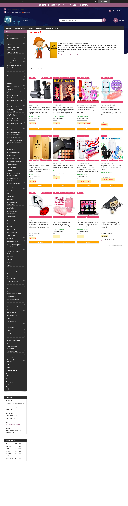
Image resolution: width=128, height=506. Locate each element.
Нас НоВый (10, 199)
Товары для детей (12, 241)
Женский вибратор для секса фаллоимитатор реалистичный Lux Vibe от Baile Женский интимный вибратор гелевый (63, 110)
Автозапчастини (12, 351)
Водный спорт (11, 223)
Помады (9, 55)
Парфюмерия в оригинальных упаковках (14, 217)
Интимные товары (12, 52)
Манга (9, 262)
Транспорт (10, 226)
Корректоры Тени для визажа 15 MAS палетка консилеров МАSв (64, 166)
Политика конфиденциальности (13, 388)
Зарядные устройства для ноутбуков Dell (14, 124)
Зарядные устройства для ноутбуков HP (14, 110)
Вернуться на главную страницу (68, 54)
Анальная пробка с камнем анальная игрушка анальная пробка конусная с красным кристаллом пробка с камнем (39, 224)
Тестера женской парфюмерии (12, 203)
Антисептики (11, 235)
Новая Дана (10, 196)
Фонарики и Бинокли (13, 220)
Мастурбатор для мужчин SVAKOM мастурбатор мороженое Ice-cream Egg (61, 224)
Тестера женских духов (14, 161)
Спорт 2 (9, 190)
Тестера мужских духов (14, 158)
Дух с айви (10, 256)
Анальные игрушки (12, 273)
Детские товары (12, 312)
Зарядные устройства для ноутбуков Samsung (14, 105)
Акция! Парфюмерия (13, 70)
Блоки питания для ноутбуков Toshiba (12, 119)
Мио (8, 336)
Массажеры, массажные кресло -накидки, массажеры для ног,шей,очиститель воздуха (14, 177)
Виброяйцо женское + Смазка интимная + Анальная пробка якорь (111, 167)
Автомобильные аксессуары (12, 347)
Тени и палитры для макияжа (13, 39)
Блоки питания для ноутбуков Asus (12, 96)
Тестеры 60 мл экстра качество (13, 184)
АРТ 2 (8, 324)
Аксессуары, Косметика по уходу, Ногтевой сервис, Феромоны (14, 142)
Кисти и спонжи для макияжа (12, 43)
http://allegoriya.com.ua (13, 424)
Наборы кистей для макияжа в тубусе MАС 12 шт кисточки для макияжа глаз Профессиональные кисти (39, 110)
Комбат (9, 333)
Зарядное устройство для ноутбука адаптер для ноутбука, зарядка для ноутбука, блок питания (14, 135)
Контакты (39, 28)
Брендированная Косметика (12, 82)
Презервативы (11, 321)
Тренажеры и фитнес (13, 86)
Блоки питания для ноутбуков (12, 128)
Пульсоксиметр (11, 296)
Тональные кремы (12, 58)
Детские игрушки (12, 315)
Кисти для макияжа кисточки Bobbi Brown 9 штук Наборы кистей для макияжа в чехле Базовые (110, 224)
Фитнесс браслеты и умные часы (13, 300)
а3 (7, 343)
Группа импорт (11, 327)
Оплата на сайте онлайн (13, 379)
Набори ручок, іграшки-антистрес (14, 252)
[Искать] (104, 20)
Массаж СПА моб (12, 187)
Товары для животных (13, 357)
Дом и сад (10, 238)
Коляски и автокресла (13, 309)
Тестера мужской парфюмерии (12, 212)
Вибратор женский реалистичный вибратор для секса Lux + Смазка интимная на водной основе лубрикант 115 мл (111, 111)
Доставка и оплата (52, 28)
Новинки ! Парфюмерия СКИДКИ (14, 61)
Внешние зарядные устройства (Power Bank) (14, 292)
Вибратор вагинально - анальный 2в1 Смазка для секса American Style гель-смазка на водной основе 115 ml (87, 168)
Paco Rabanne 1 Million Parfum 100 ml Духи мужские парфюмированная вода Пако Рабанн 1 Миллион (39, 168)
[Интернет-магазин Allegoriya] (12, 20)
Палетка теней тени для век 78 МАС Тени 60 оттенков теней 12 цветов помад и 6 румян (87, 224)
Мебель (9, 354)
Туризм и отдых (12, 229)
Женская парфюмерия (13, 73)
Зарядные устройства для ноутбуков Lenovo (14, 114)
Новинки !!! (10, 170)
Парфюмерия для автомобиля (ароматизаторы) (12, 166)
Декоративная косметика (14, 76)
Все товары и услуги (115, 245)
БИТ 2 (8, 304)
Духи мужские (11, 149)
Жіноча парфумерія (12, 306)
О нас (31, 28)
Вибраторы (10, 289)
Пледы (9, 318)
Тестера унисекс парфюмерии (11, 207)
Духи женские (11, 155)
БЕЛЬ (8, 286)
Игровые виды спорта (13, 232)
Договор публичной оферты (12, 383)
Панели (9, 330)
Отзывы (8, 367)
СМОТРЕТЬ (84, 5)
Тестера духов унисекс (13, 152)
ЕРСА (8, 268)
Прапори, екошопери (13, 248)
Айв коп (9, 259)
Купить (40, 129)
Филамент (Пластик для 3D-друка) (14, 360)
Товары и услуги (20, 28)
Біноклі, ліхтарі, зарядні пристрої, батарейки (14, 245)
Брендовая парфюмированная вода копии (14, 91)
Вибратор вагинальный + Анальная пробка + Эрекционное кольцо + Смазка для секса (87, 110)
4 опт (8, 193)
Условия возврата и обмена (12, 374)
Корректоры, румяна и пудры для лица (13, 48)
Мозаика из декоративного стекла (13, 339)
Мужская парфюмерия (13, 78)
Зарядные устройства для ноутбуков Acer (14, 100)
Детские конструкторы (14, 271)
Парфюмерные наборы (14, 146)
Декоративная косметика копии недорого (14, 66)
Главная (8, 28)
